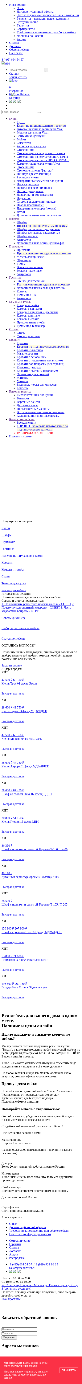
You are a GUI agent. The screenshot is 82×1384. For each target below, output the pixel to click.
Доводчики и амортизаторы (35, 194)
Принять (69, 1370)
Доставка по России (30, 35)
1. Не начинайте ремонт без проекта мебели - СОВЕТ (36, 604)
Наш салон (16, 53)
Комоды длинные (28, 315)
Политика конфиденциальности (30, 1234)
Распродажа (17, 1257)
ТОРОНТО (42, 427)
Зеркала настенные (29, 270)
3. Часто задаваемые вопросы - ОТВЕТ (36, 609)
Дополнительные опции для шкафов (40, 243)
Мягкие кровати (27, 353)
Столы (21, 332)
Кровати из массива (30, 350)
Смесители (24, 142)
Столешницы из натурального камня (41, 153)
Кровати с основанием (31, 357)
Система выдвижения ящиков (36, 201)
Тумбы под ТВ (26, 294)
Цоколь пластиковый (30, 205)
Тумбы (21, 263)
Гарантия (23, 25)
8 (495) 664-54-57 (13, 59)
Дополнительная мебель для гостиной (41, 288)
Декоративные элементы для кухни (40, 180)
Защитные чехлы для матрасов (37, 384)
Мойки (21, 139)
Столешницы (25, 149)
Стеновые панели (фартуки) (35, 170)
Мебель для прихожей (31, 256)
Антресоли (24, 239)
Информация (17, 4)
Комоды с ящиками (29, 308)
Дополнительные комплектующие (39, 215)
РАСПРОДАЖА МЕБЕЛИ (35, 433)
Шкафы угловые (27, 236)
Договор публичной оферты (35, 11)
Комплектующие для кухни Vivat (38, 163)
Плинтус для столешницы (34, 174)
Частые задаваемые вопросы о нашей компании (48, 15)
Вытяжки (23, 398)
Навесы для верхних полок (34, 187)
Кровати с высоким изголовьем (37, 370)
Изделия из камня (20, 436)
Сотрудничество (27, 22)
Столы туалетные (28, 336)
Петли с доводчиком (30, 191)
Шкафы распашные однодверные (38, 229)
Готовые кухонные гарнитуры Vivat (40, 129)
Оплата (14, 42)
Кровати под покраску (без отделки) (40, 363)
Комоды (22, 291)
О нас (20, 8)
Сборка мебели (19, 49)
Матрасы (22, 377)
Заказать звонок (12, 665)
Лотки (21, 212)
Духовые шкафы (27, 405)
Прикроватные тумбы (31, 322)
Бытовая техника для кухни (35, 395)
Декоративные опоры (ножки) (36, 208)
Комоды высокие (28, 319)
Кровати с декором (29, 367)
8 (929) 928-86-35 (47, 1264)
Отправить (9, 1337)
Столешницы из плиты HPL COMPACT (43, 160)
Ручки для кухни (28, 177)
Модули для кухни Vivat (32, 132)
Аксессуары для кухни (31, 146)
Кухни (21, 122)
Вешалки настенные (30, 267)
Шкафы (22, 222)
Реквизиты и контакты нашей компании (43, 18)
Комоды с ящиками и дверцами (37, 312)
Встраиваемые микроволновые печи (40, 412)
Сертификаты (26, 29)
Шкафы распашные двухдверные (38, 232)
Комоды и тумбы (28, 305)
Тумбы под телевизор (31, 325)
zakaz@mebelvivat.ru (22, 1267)
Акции (21, 39)
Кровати (22, 343)
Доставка (15, 46)
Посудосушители (28, 184)
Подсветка (24, 198)
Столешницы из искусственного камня (42, 156)
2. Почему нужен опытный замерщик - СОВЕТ (38, 605)
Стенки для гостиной (31, 281)
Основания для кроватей (33, 374)
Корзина (14, 97)
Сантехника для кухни (31, 136)
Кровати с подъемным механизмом (40, 360)
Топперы (22, 388)
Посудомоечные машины (33, 408)
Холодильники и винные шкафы (38, 415)
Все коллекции (26, 422)
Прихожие (23, 250)
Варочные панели (28, 401)
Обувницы (24, 260)
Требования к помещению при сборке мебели (46, 32)
